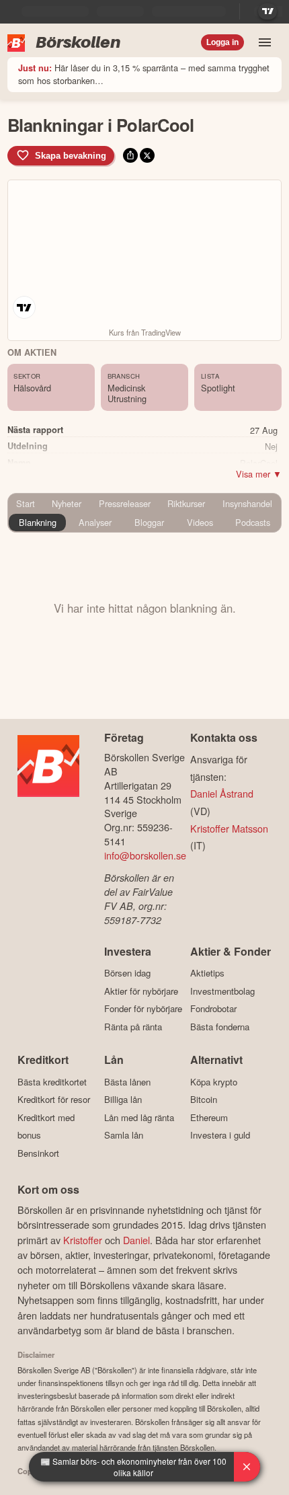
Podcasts (252, 522)
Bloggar (149, 522)
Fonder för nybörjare (143, 1009)
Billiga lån (123, 1100)
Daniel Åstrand (221, 793)
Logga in (222, 42)
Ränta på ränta (133, 1026)
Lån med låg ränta (139, 1117)
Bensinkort (38, 1153)
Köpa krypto (213, 1081)
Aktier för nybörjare (141, 991)
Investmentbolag (222, 991)
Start (25, 503)
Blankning (37, 522)
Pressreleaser (125, 503)
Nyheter (66, 503)
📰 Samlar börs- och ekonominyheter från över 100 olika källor (133, 1466)
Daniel (136, 1240)
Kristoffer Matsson (229, 828)
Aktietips (207, 973)
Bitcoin (203, 1100)
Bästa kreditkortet (52, 1081)
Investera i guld (220, 1135)
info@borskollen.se (145, 855)
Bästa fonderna (219, 1026)
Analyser (95, 522)
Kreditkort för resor (53, 1100)
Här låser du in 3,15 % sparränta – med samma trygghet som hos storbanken (144, 74)
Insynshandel (247, 503)
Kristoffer (82, 1240)
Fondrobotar (213, 1009)
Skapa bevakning (70, 156)
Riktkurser (186, 503)
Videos (200, 522)
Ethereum (209, 1117)
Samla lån (123, 1135)
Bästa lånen (127, 1081)
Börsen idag (127, 973)
